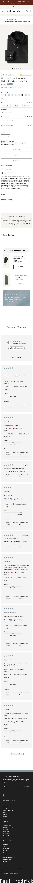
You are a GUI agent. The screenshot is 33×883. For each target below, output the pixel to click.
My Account (6, 848)
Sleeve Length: (5, 116)
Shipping (5, 853)
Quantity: (3, 133)
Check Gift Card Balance (9, 857)
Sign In (4, 7)
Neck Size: (4, 109)
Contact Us (5, 844)
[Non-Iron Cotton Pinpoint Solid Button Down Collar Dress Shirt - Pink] (19, 95)
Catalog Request (7, 859)
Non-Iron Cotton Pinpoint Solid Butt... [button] (20, 406)
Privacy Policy (5, 868)
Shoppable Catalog (7, 836)
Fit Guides (10, 301)
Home (3, 19)
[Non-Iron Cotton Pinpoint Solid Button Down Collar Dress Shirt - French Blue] (5, 95)
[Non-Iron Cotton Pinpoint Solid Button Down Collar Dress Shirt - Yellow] (15, 95)
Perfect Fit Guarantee (8, 810)
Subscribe (26, 787)
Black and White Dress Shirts (11, 19)
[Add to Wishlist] (30, 150)
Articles (4, 812)
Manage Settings (6, 871)
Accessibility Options (20, 868)
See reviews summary (26, 75)
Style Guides (6, 831)
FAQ (4, 846)
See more (6, 401)
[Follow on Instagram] (4, 795)
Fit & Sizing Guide (7, 825)
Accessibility (12, 868)
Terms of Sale (6, 861)
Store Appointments (8, 808)
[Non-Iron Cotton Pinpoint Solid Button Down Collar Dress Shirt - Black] (22, 95)
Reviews (5, 816)
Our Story (5, 803)
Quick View (19, 266)
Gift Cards (5, 829)
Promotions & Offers (8, 827)
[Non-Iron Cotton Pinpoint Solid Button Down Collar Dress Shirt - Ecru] (29, 95)
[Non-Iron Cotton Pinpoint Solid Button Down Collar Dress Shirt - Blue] (9, 95)
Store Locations (7, 806)
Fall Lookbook (6, 833)
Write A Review (16, 357)
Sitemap (27, 868)
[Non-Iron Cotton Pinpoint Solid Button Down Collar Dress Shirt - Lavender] (25, 95)
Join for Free (12, 7)
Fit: (2, 102)
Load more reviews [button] (16, 754)
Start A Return (6, 850)
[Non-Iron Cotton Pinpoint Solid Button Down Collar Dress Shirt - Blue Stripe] (12, 95)
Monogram (8, 125)
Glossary (5, 814)
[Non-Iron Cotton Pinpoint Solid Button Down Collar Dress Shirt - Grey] (2, 98)
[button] (29, 15)
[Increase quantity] (8, 136)
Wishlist (5, 855)
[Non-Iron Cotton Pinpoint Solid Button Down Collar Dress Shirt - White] (2, 95)
